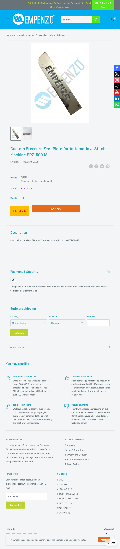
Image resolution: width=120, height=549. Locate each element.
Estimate (19, 332)
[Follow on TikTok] (117, 86)
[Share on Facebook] (91, 166)
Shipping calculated (30, 181)
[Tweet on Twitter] (102, 166)
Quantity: (14, 198)
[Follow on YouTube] (117, 92)
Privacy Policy (72, 464)
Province (53, 316)
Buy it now (55, 208)
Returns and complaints (77, 459)
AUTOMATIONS (64, 489)
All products (19, 35)
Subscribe (15, 505)
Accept (104, 539)
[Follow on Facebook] (117, 68)
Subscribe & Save (105, 5)
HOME (60, 479)
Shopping (70, 445)
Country (14, 316)
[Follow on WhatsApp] (117, 105)
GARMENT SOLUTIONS (68, 498)
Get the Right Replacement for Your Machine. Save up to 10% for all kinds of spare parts (59, 5)
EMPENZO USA (64, 503)
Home (8, 35)
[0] (112, 19)
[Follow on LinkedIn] (117, 98)
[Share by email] (108, 166)
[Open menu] (7, 20)
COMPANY (62, 484)
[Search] (96, 19)
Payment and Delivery (76, 454)
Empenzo (14, 162)
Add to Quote (19, 210)
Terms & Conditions (75, 450)
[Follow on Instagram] (117, 80)
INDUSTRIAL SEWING (68, 493)
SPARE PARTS (64, 507)
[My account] (106, 19)
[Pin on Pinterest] (96, 166)
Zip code (91, 316)
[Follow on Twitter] (117, 74)
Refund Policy (17, 347)
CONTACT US (63, 512)
